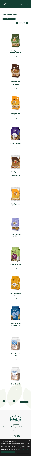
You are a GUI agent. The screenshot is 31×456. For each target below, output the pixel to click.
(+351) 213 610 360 (15, 425)
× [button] (29, 440)
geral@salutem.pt (15, 431)
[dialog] (15, 447)
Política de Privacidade (24, 449)
